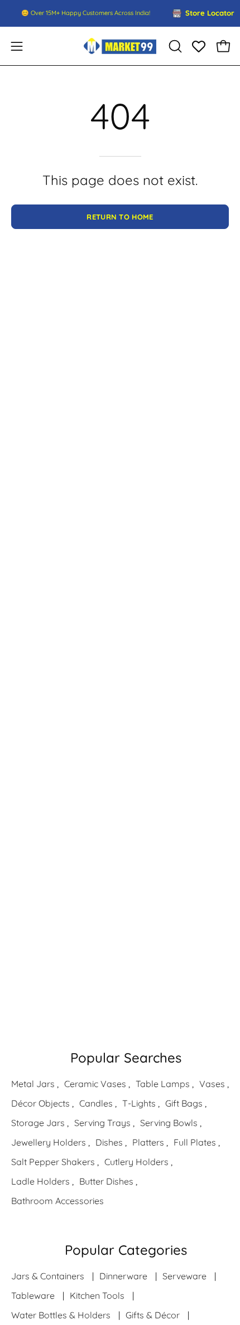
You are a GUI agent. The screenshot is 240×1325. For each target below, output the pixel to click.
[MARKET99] (120, 46)
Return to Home (120, 216)
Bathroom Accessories (57, 1200)
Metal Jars (33, 1083)
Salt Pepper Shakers (53, 1161)
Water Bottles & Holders (61, 1315)
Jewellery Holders (48, 1142)
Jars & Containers (47, 1276)
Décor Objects (40, 1103)
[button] (174, 46)
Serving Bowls (169, 1122)
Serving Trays (102, 1122)
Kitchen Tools (97, 1295)
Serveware (184, 1276)
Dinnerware (123, 1276)
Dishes (109, 1142)
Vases (212, 1083)
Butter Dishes (106, 1181)
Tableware (33, 1295)
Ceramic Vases (95, 1083)
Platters (148, 1142)
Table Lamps (163, 1083)
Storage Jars (38, 1122)
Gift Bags (184, 1103)
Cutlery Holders (136, 1161)
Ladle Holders (40, 1181)
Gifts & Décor (153, 1315)
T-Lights (139, 1103)
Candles (96, 1103)
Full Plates (195, 1142)
